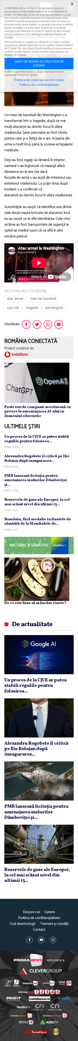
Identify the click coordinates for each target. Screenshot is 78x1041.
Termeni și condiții (54, 924)
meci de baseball (43, 298)
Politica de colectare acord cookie (39, 80)
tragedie (32, 308)
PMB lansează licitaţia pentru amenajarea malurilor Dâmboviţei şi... (35, 480)
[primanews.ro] (49, 983)
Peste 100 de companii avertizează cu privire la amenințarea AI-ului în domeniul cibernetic (37, 412)
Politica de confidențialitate (39, 918)
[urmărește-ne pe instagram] (53, 940)
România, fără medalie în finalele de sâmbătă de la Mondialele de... (37, 521)
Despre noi (31, 912)
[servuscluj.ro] (35, 1031)
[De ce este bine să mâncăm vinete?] (36, 579)
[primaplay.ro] (65, 983)
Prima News (28, 960)
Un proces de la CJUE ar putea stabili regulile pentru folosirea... (36, 439)
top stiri (13, 308)
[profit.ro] (13, 999)
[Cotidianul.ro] (39, 998)
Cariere (49, 912)
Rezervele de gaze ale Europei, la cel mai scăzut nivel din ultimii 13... (37, 502)
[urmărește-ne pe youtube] (41, 940)
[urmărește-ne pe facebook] (29, 940)
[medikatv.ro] (23, 1007)
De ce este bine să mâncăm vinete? (35, 603)
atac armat (15, 298)
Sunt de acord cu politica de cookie (39, 63)
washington (54, 308)
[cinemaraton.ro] (39, 1007)
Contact (39, 930)
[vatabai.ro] (56, 1032)
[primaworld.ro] (26, 1022)
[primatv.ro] (8, 983)
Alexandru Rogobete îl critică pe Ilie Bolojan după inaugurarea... (36, 458)
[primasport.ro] (39, 992)
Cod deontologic (23, 924)
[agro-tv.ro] (49, 1022)
